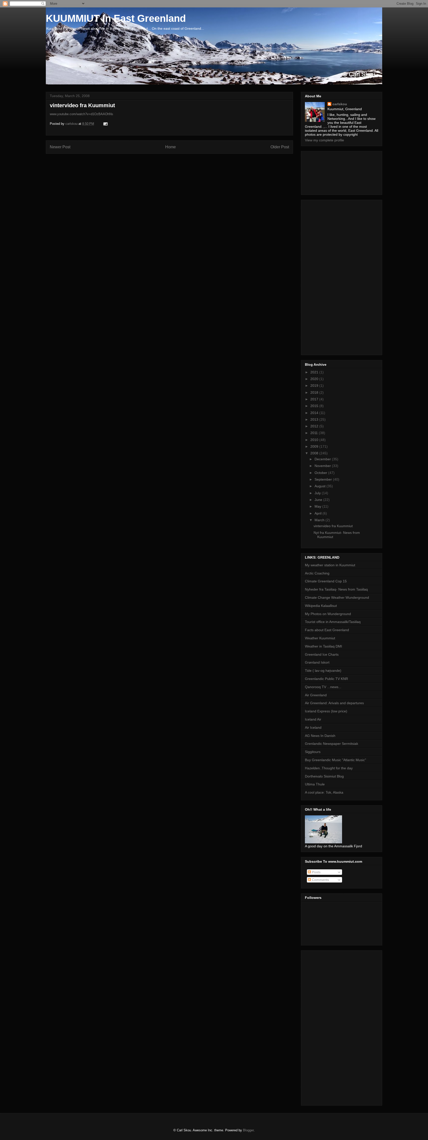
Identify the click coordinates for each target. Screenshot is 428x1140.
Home (170, 147)
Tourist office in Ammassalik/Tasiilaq (333, 622)
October (321, 473)
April (318, 513)
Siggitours (313, 752)
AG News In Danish (320, 736)
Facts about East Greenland (327, 630)
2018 (314, 392)
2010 (314, 440)
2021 (314, 372)
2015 (314, 406)
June (319, 500)
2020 (314, 379)
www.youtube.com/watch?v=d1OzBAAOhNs (81, 114)
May (318, 506)
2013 (314, 419)
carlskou (339, 104)
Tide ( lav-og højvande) (323, 671)
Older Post (279, 147)
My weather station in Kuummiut (330, 565)
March (320, 520)
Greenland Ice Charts (322, 654)
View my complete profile (324, 140)
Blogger (248, 1130)
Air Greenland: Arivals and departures (334, 703)
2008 (314, 453)
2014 (314, 413)
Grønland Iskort (317, 662)
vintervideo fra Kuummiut (333, 526)
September (324, 479)
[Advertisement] (327, 171)
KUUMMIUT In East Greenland (116, 18)
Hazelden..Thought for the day (329, 768)
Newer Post (60, 147)
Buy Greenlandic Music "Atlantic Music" (335, 760)
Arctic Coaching (317, 573)
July (318, 493)
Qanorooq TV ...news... (323, 687)
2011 (314, 433)
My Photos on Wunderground (328, 614)
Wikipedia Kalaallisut (321, 606)
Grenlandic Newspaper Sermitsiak (331, 744)
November (323, 466)
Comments (320, 880)
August (320, 486)
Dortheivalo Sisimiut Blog (324, 776)
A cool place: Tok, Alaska (324, 792)
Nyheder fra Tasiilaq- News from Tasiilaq (336, 589)
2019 (314, 386)
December (323, 459)
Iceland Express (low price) (326, 711)
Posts (316, 872)
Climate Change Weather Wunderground (337, 597)
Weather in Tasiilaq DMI (323, 646)
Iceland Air (313, 719)
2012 (314, 426)
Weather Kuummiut (320, 638)
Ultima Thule (315, 784)
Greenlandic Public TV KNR (326, 679)
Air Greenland (316, 695)
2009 (314, 446)
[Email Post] (105, 124)
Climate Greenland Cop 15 (326, 581)
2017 (314, 399)
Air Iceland (313, 727)
